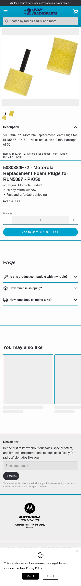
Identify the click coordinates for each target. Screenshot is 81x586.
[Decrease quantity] (7, 220)
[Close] (77, 551)
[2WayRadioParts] (40, 12)
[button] (40, 232)
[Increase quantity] (73, 220)
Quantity (7, 213)
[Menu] (7, 12)
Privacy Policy (34, 568)
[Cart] (74, 12)
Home (6, 153)
